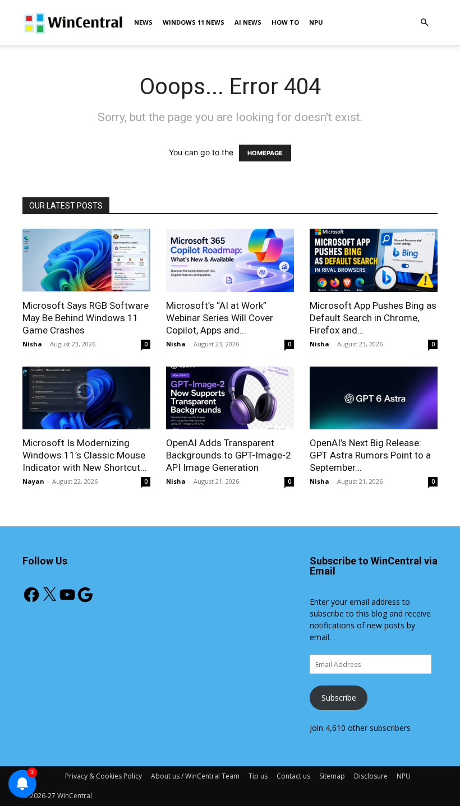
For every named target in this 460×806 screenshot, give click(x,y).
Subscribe (338, 697)
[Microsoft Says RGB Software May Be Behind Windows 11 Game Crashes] (86, 260)
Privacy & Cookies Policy (103, 776)
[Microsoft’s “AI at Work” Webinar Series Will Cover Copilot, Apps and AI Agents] (230, 260)
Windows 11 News (193, 22)
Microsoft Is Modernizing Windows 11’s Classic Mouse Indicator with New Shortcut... (84, 455)
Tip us (258, 776)
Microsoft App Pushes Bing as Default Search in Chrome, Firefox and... (373, 318)
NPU (316, 22)
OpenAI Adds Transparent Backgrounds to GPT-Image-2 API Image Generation (228, 455)
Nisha (32, 344)
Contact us (293, 776)
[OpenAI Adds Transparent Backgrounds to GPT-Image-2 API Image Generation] (230, 398)
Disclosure (371, 776)
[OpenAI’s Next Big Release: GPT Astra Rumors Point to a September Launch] (374, 398)
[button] (424, 22)
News (143, 22)
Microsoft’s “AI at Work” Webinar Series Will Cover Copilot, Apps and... (219, 318)
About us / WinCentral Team (195, 776)
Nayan (33, 481)
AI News (247, 22)
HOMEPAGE (265, 153)
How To (285, 22)
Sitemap (332, 776)
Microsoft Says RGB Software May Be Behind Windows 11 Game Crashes (85, 318)
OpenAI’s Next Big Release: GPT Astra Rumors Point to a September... (370, 455)
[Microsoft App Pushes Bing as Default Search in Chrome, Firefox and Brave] (374, 260)
